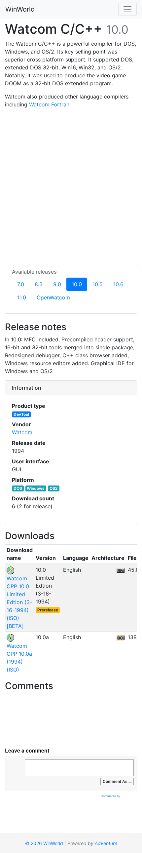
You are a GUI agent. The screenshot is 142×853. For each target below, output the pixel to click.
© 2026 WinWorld (44, 843)
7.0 (20, 284)
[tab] (71, 388)
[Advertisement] (71, 185)
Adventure (106, 843)
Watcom (22, 432)
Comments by (111, 796)
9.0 (57, 284)
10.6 (118, 284)
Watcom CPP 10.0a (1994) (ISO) (19, 657)
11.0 (21, 297)
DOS (18, 488)
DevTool (21, 414)
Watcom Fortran (49, 104)
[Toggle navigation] (127, 9)
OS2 (54, 488)
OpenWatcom (53, 297)
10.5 (97, 284)
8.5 (39, 284)
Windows (36, 488)
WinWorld (20, 9)
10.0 (79, 284)
